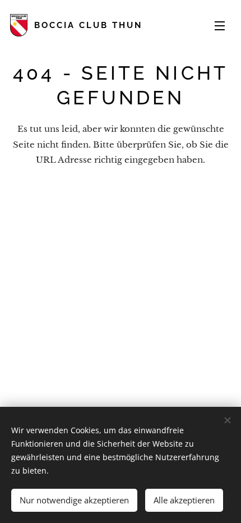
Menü (219, 25)
